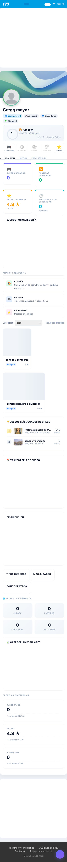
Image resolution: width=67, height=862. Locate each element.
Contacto (20, 851)
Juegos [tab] (23, 158)
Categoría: (8, 323)
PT (63, 4)
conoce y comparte (17, 359)
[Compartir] (60, 854)
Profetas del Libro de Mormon (23, 403)
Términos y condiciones (21, 847)
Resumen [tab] (10, 158)
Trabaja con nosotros (41, 851)
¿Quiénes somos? (48, 847)
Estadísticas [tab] (39, 158)
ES (54, 4)
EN (58, 4)
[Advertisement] (33, 38)
